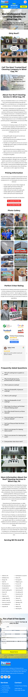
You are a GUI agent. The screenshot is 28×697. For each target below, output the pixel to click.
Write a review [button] (14, 342)
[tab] (14, 373)
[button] (25, 2)
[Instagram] (5, 677)
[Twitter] (8, 677)
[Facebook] (2, 677)
